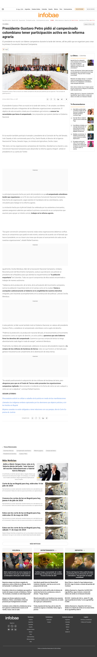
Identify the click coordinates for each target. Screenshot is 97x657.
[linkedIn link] (15, 629)
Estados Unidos (36, 9)
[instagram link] (15, 626)
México (56, 9)
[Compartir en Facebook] (51, 99)
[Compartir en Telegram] (61, 99)
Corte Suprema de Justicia (38, 20)
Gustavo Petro (23, 453)
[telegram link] (12, 629)
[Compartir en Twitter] (54, 99)
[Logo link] (48, 15)
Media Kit (67, 631)
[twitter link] (12, 626)
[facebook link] (9, 626)
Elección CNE (11, 20)
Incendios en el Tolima (83, 20)
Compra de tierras (51, 450)
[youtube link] (9, 629)
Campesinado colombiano (24, 450)
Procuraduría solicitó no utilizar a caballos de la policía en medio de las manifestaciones (34, 398)
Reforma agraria (38, 450)
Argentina (27, 9)
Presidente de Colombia (9, 453)
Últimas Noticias (31, 639)
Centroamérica (68, 9)
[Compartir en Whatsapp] (47, 99)
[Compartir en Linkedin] (58, 99)
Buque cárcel (18, 20)
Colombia (44, 9)
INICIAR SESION (90, 9)
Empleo (49, 622)
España (50, 9)
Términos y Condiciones (86, 619)
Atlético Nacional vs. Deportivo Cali (62, 20)
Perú (61, 9)
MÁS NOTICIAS (35, 544)
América (31, 619)
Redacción (49, 619)
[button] (2, 9)
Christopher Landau (26, 20)
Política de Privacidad (86, 622)
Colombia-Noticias (8, 450)
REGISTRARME (79, 9)
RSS (31, 641)
